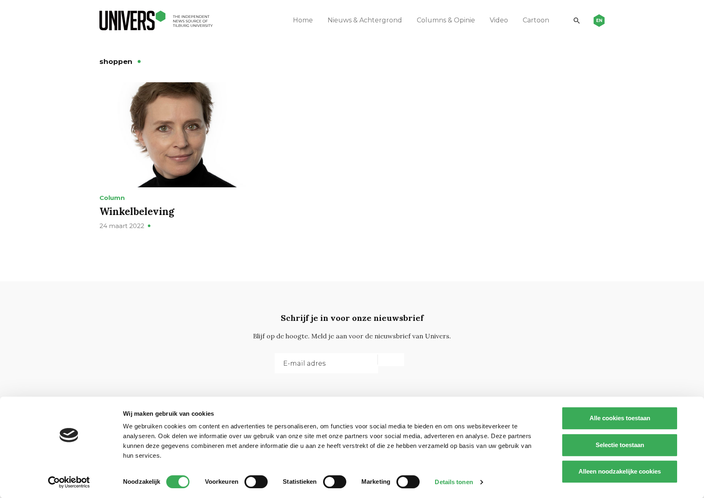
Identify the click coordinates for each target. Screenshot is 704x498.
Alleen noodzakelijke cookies (620, 471)
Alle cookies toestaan (620, 418)
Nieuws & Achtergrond (365, 20)
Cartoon (536, 20)
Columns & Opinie (446, 20)
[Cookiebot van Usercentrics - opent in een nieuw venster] (69, 482)
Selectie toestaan (620, 444)
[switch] (256, 481)
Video (499, 20)
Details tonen (454, 481)
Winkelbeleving (136, 211)
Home (303, 20)
